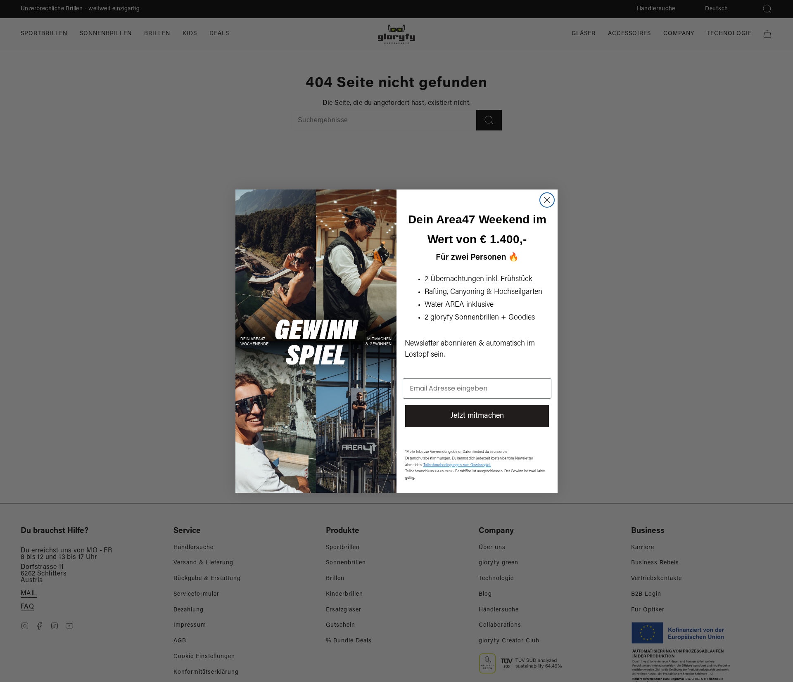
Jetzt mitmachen (477, 416)
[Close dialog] (547, 200)
